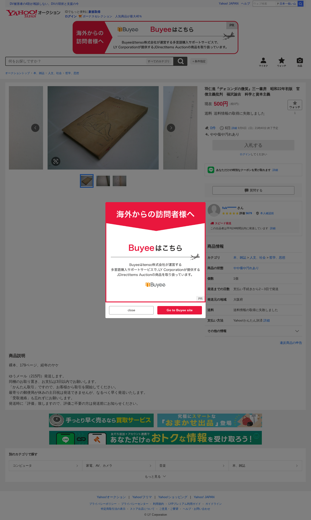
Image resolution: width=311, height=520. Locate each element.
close (131, 310)
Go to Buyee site (180, 310)
